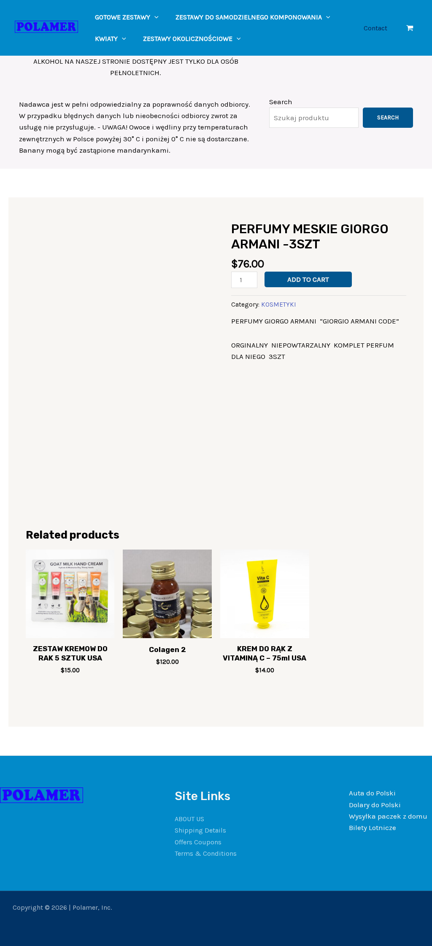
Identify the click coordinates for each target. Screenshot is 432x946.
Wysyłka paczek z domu (388, 816)
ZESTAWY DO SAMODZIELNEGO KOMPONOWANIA (249, 17)
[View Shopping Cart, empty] (409, 28)
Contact (375, 28)
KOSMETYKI (278, 304)
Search (280, 101)
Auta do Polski (372, 793)
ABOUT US (189, 819)
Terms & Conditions (206, 853)
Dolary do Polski (375, 804)
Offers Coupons (198, 842)
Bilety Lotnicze (372, 827)
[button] (154, 17)
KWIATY (106, 39)
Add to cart (308, 279)
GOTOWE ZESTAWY (122, 17)
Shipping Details (200, 830)
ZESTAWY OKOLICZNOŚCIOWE (187, 39)
